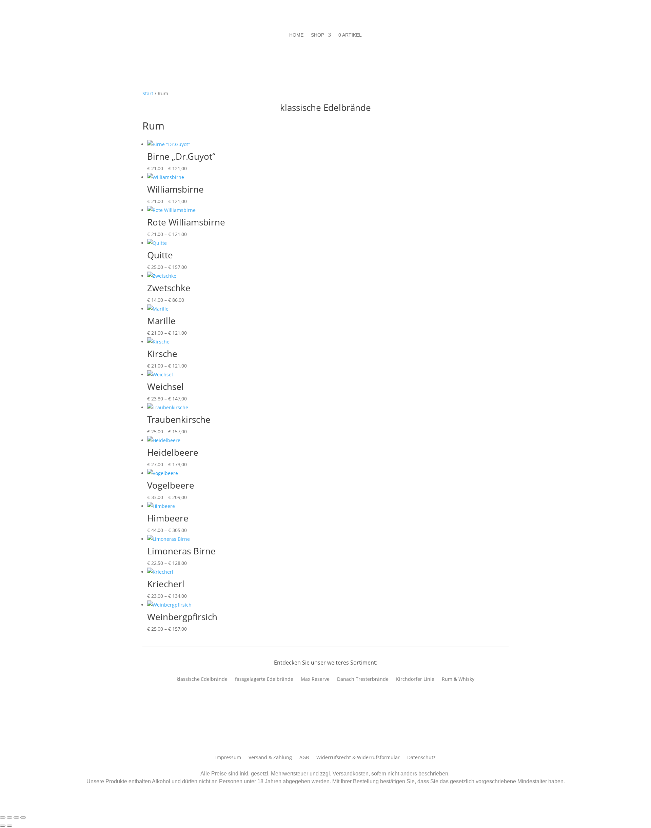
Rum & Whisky (458, 679)
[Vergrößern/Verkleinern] (2, 817)
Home (296, 35)
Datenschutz (421, 758)
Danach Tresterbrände (363, 679)
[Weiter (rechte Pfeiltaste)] (9, 826)
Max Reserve (315, 679)
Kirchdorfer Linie (415, 679)
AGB (304, 758)
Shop (317, 35)
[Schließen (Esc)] (23, 817)
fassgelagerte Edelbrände (264, 679)
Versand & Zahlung (270, 758)
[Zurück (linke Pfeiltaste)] (2, 826)
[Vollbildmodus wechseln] (9, 817)
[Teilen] (16, 817)
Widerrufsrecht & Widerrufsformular (358, 758)
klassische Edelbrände (202, 679)
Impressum (228, 758)
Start (147, 93)
